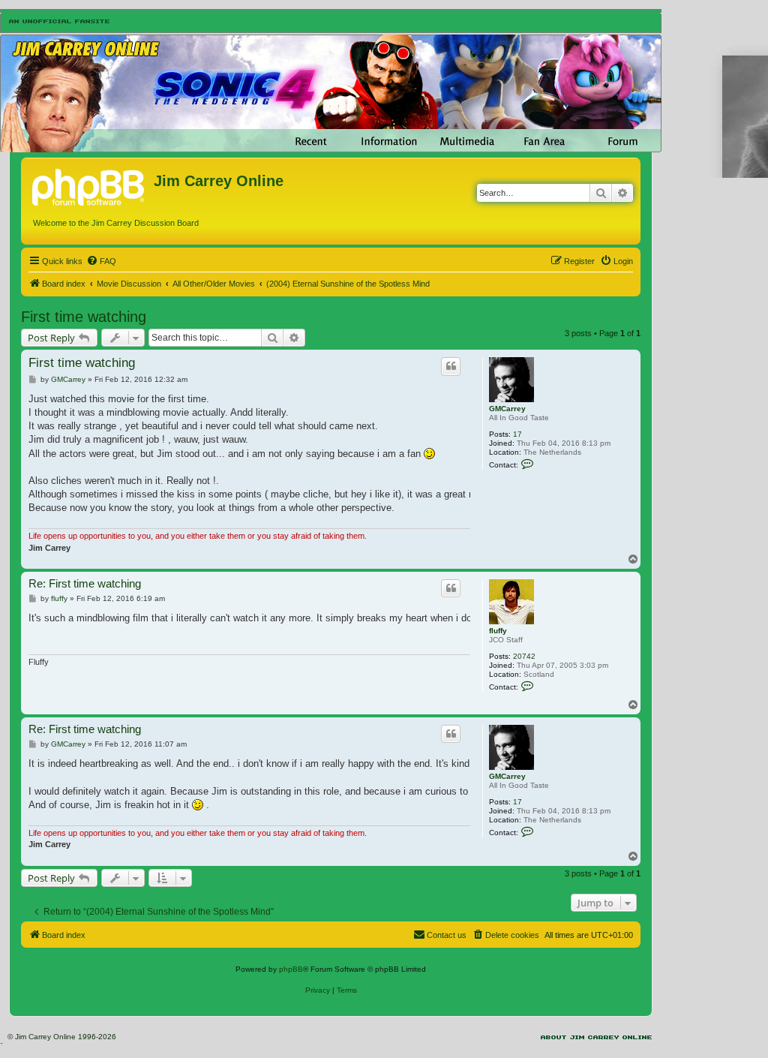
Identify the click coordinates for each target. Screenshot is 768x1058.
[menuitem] (101, 261)
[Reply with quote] (450, 366)
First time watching (83, 316)
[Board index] (89, 185)
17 (517, 434)
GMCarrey (507, 408)
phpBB (291, 969)
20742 (524, 656)
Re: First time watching (84, 583)
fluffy (498, 631)
